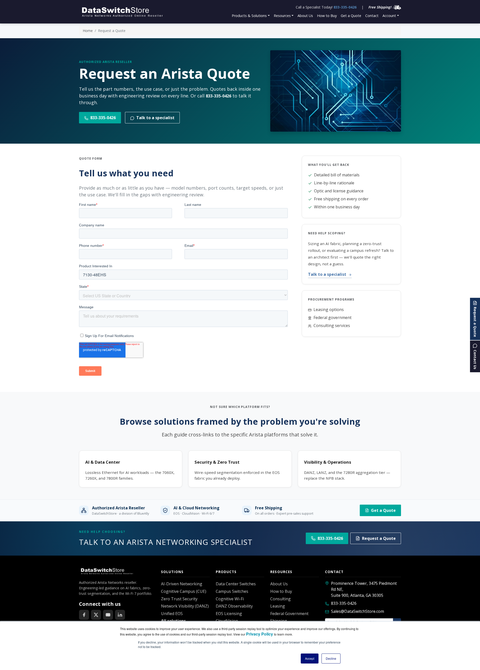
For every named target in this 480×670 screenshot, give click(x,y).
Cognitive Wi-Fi (230, 599)
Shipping (278, 621)
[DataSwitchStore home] (121, 11)
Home (88, 30)
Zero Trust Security (179, 599)
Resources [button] (282, 15)
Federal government (333, 317)
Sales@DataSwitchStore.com (357, 611)
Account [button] (389, 15)
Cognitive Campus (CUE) (183, 591)
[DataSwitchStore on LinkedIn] (120, 615)
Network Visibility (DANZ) (185, 606)
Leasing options (329, 309)
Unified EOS (172, 613)
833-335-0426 (345, 7)
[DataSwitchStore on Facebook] (84, 615)
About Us (305, 15)
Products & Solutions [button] (249, 15)
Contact (371, 15)
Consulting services (332, 325)
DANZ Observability (234, 606)
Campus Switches (232, 591)
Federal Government (289, 613)
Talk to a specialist (155, 117)
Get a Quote (351, 15)
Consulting (280, 599)
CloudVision (227, 621)
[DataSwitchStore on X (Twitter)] (96, 615)
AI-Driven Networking (181, 584)
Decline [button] (331, 658)
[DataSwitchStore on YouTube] (108, 615)
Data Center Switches (236, 584)
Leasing (277, 606)
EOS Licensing (229, 613)
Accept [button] (309, 658)
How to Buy (327, 15)
